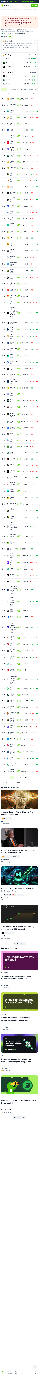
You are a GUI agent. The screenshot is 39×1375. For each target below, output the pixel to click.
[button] (20, 943)
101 (26, 777)
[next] (31, 777)
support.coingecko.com (18, 24)
